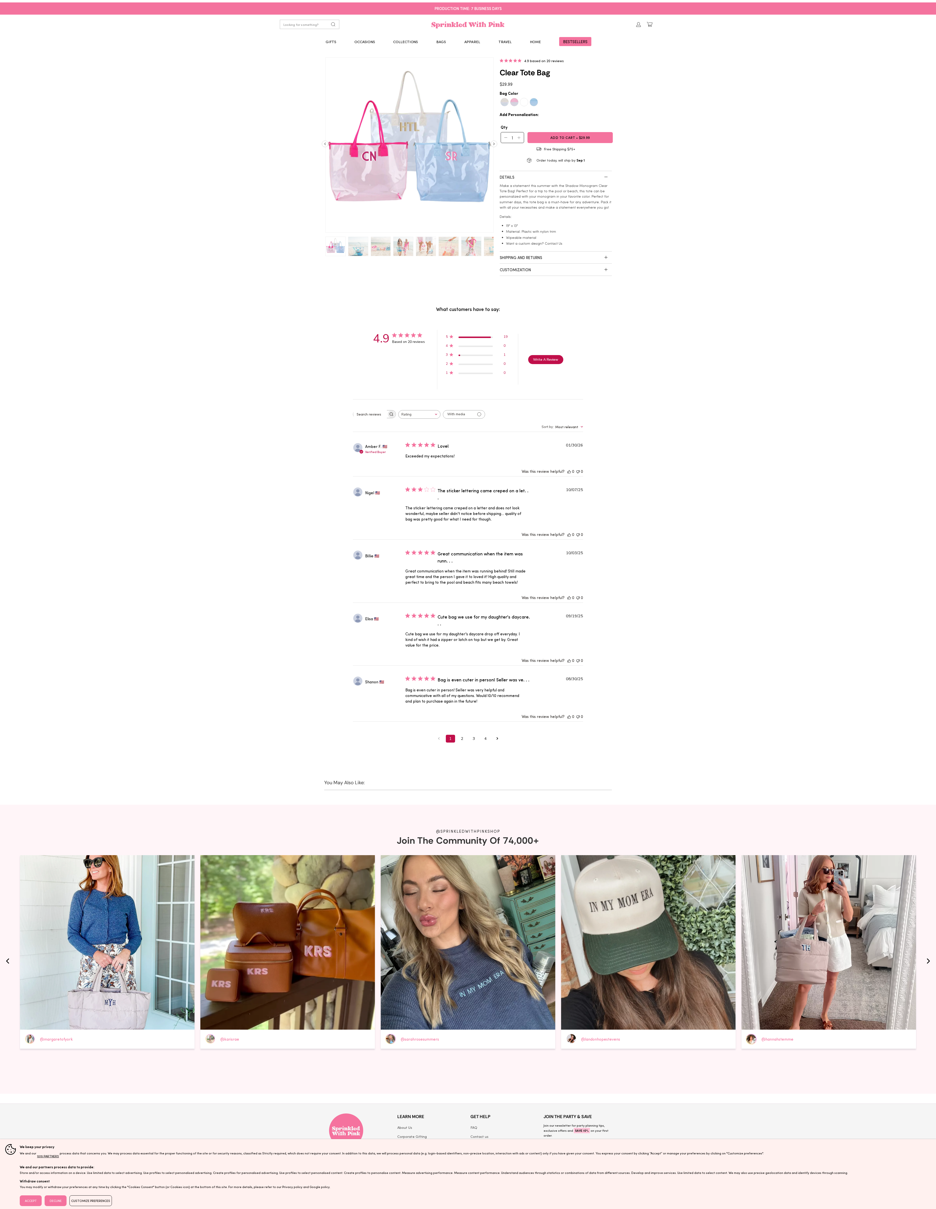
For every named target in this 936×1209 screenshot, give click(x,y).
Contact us (479, 1136)
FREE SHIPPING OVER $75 (468, 8)
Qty (504, 127)
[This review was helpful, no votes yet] (569, 471)
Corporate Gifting (412, 1136)
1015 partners (48, 1156)
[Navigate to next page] (497, 739)
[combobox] (419, 414)
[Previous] (325, 145)
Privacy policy (292, 1187)
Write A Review (545, 359)
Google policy (320, 1187)
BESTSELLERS (575, 41)
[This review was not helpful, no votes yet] (578, 471)
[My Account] (638, 24)
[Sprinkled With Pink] (468, 24)
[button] (331, 42)
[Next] (494, 145)
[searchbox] (370, 414)
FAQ (473, 1127)
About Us (404, 1127)
